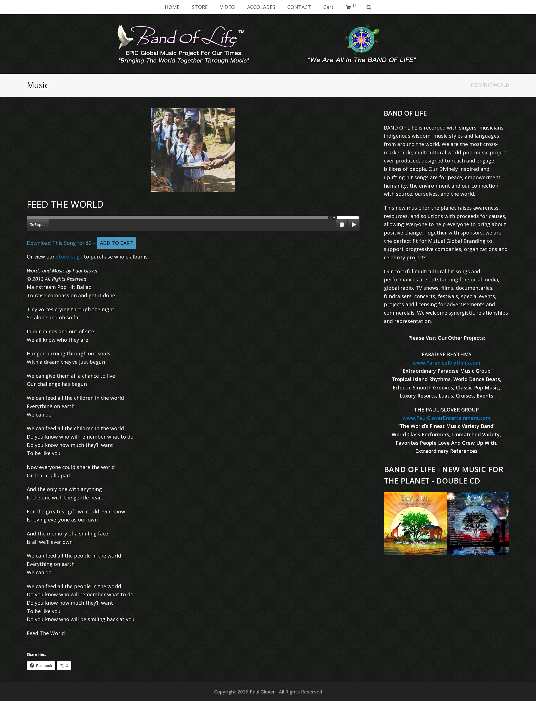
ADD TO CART (116, 243)
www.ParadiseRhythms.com (446, 362)
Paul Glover (262, 691)
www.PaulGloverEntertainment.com (446, 418)
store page (69, 256)
